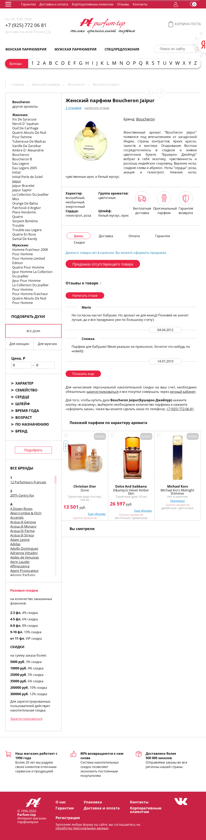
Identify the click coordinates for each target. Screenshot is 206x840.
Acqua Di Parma (22, 531)
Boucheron (20, 154)
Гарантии (28, 4)
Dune (85, 490)
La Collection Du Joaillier (30, 194)
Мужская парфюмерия (76, 49)
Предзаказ (177, 501)
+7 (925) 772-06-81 (180, 409)
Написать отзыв (84, 295)
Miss (15, 199)
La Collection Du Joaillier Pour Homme (30, 287)
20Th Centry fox (22, 495)
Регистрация (68, 817)
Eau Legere (20, 163)
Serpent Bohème (25, 221)
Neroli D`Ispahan (25, 123)
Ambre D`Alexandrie (28, 150)
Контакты (140, 4)
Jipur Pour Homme (26, 280)
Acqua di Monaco (23, 526)
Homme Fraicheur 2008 (30, 249)
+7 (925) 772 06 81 (26, 25)
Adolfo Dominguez (24, 548)
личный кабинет (183, 391)
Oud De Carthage (25, 128)
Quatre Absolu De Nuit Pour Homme (29, 300)
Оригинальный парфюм (164, 210)
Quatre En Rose (24, 234)
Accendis (17, 517)
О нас (61, 802)
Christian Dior (84, 486)
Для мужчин (47, 344)
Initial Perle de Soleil (27, 177)
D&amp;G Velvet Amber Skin (131, 492)
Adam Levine (20, 539)
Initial (16, 172)
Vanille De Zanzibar (26, 146)
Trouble (18, 225)
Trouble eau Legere (27, 230)
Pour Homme (22, 254)
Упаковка (93, 802)
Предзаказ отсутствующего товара (102, 264)
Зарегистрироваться (26, 718)
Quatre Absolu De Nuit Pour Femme (29, 134)
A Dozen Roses (21, 508)
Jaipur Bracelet (23, 185)
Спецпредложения (122, 49)
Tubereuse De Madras (29, 141)
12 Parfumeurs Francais (28, 482)
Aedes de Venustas (24, 557)
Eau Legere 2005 (24, 168)
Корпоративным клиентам (92, 4)
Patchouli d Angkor (26, 208)
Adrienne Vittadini (24, 553)
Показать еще (83, 374)
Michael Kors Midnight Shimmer (177, 492)
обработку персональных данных (82, 828)
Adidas (15, 544)
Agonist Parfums (22, 575)
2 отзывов (73, 108)
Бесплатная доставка (142, 210)
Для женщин (19, 344)
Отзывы (123, 4)
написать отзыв (96, 108)
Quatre (17, 216)
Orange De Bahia (25, 203)
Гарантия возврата (186, 210)
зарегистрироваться (102, 391)
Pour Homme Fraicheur (30, 294)
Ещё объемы (97, 514)
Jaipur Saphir (22, 190)
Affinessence (20, 566)
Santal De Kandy (24, 239)
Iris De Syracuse (24, 119)
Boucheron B (22, 159)
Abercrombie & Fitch (25, 513)
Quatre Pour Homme (28, 267)
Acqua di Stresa (22, 535)
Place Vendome (24, 212)
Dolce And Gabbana (131, 486)
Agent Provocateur (24, 570)
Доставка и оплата (53, 4)
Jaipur (16, 181)
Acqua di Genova (23, 522)
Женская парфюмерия (25, 49)
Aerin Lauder (20, 562)
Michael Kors (177, 486)
